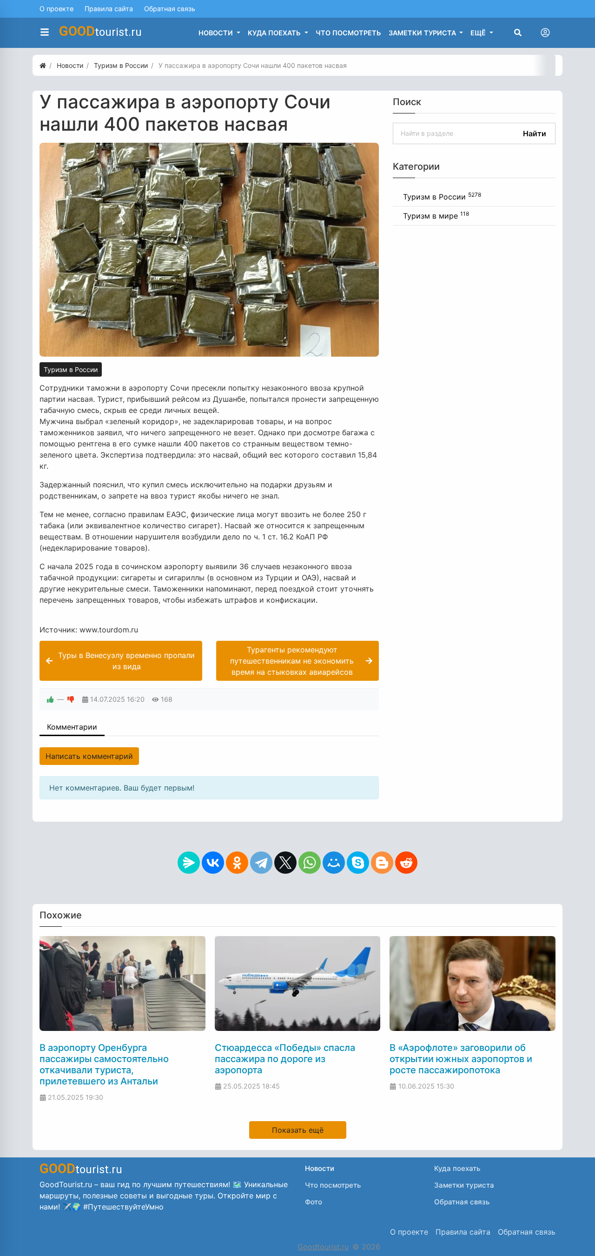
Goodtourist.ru (323, 1246)
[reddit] (406, 862)
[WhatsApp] (309, 862)
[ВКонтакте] (213, 862)
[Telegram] (261, 862)
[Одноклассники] (237, 862)
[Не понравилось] (70, 699)
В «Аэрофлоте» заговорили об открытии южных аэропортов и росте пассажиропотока (461, 1059)
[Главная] (43, 65)
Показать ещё (298, 1130)
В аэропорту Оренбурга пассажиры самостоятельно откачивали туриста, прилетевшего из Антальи (104, 1064)
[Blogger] (382, 862)
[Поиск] (518, 32)
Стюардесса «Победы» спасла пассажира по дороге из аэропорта (285, 1059)
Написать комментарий (89, 756)
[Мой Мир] (334, 862)
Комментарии (72, 726)
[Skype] (358, 862)
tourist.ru (100, 31)
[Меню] (44, 32)
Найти (534, 133)
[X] (285, 862)
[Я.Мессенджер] (189, 862)
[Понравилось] (50, 699)
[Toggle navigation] (545, 32)
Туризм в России (71, 369)
